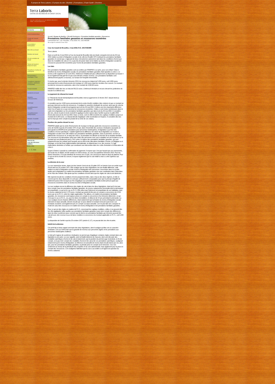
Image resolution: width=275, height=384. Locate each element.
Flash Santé (89, 3)
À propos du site (59, 3)
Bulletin (69, 3)
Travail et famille (32, 89)
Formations (78, 3)
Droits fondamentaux (34, 34)
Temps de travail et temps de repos (33, 64)
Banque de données (60, 36)
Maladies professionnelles (32, 98)
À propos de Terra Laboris (41, 3)
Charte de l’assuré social (33, 39)
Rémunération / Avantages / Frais (33, 76)
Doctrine (98, 3)
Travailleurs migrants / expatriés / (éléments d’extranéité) (34, 83)
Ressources (106, 36)
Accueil (50, 36)
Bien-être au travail (33, 50)
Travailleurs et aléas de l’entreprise (34, 70)
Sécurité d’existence (73, 36)
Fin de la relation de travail (33, 59)
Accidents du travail (33, 93)
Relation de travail (33, 54)
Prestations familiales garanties (91, 36)
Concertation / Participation (32, 44)
